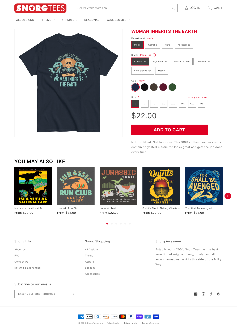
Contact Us (21, 261)
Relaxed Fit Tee (182, 61)
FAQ (16, 255)
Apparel (90, 261)
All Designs (92, 249)
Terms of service (150, 323)
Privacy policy (131, 323)
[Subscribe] (73, 294)
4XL (192, 103)
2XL (173, 103)
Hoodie (162, 70)
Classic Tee (140, 61)
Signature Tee (160, 61)
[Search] (173, 8)
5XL (202, 103)
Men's (137, 44)
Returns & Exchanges (27, 267)
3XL (182, 103)
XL (163, 103)
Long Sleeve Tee (142, 70)
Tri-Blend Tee (203, 61)
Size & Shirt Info (197, 97)
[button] (48, 20)
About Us (20, 249)
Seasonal (90, 267)
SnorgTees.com (95, 323)
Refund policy (114, 323)
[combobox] (126, 8)
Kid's (167, 44)
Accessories (184, 44)
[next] (227, 195)
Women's (152, 44)
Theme (89, 255)
